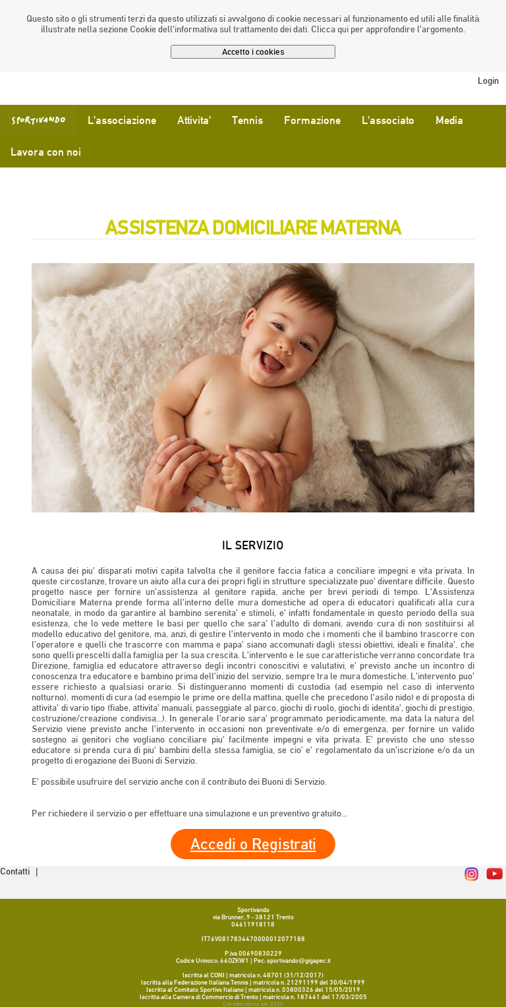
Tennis (247, 120)
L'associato (388, 120)
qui (343, 29)
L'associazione (122, 120)
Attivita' (194, 120)
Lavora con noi (46, 152)
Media (449, 120)
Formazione (312, 120)
